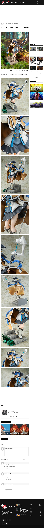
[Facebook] (35, 1)
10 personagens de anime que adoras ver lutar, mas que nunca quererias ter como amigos (23, 516)
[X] (35, 4)
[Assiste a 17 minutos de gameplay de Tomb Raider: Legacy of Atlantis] (40, 49)
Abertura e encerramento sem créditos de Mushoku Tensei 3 (5, 433)
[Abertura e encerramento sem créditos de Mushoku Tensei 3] (5, 429)
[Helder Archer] (4, 413)
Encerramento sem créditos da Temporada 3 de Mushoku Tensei (14, 433)
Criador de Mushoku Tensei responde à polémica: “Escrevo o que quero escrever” (24, 433)
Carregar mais (36, 77)
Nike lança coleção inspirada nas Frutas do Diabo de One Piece (36, 105)
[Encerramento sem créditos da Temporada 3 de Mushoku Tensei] (14, 429)
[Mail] (11, 416)
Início (1, 23)
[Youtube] (37, 4)
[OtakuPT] (6, 2)
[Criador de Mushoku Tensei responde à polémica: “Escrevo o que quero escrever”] (24, 429)
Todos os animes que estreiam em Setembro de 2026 (33, 62)
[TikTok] (13, 416)
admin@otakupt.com (8, 516)
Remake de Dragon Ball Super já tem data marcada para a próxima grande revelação (36, 96)
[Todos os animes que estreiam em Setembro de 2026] (33, 59)
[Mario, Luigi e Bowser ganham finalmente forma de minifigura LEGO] (33, 49)
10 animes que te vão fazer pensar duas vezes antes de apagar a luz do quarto (36, 88)
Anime (5, 431)
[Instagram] (37, 1)
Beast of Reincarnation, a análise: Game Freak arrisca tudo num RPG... (33, 73)
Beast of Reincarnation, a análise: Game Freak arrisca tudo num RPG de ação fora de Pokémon (24, 510)
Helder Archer (11, 411)
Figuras (4, 23)
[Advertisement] (22, 14)
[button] (41, 2)
